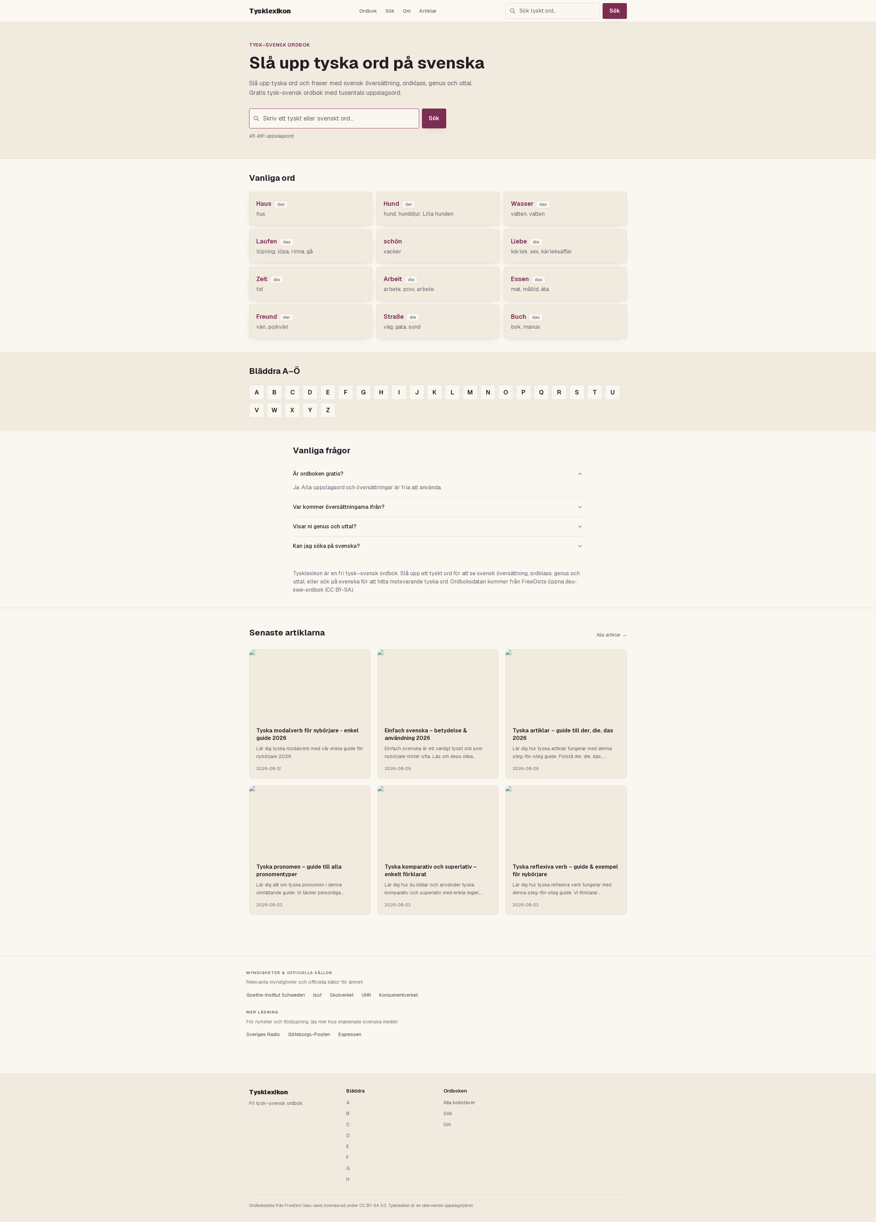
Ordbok (368, 11)
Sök (390, 11)
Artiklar (428, 11)
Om (407, 11)
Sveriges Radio (263, 1034)
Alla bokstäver (459, 1102)
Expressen (349, 1034)
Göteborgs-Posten (309, 1034)
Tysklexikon (270, 11)
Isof (317, 995)
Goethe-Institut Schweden (275, 995)
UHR (366, 995)
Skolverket (341, 995)
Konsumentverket (398, 995)
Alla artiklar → (611, 635)
